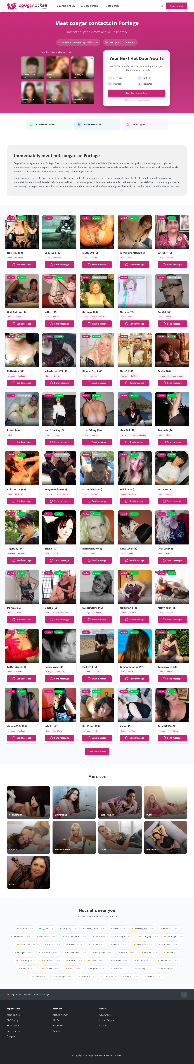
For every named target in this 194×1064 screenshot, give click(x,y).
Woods (37, 994)
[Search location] (162, 6)
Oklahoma (27, 994)
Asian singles (13, 1014)
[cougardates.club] (27, 6)
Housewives (59, 1025)
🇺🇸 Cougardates (14, 994)
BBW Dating (12, 1020)
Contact (103, 1025)
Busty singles (13, 1030)
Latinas (56, 1030)
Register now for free (136, 93)
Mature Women (60, 1014)
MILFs (56, 1020)
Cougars (11, 1036)
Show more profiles (97, 751)
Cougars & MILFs (66, 6)
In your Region (106, 1020)
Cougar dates (106, 1014)
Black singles (13, 1025)
